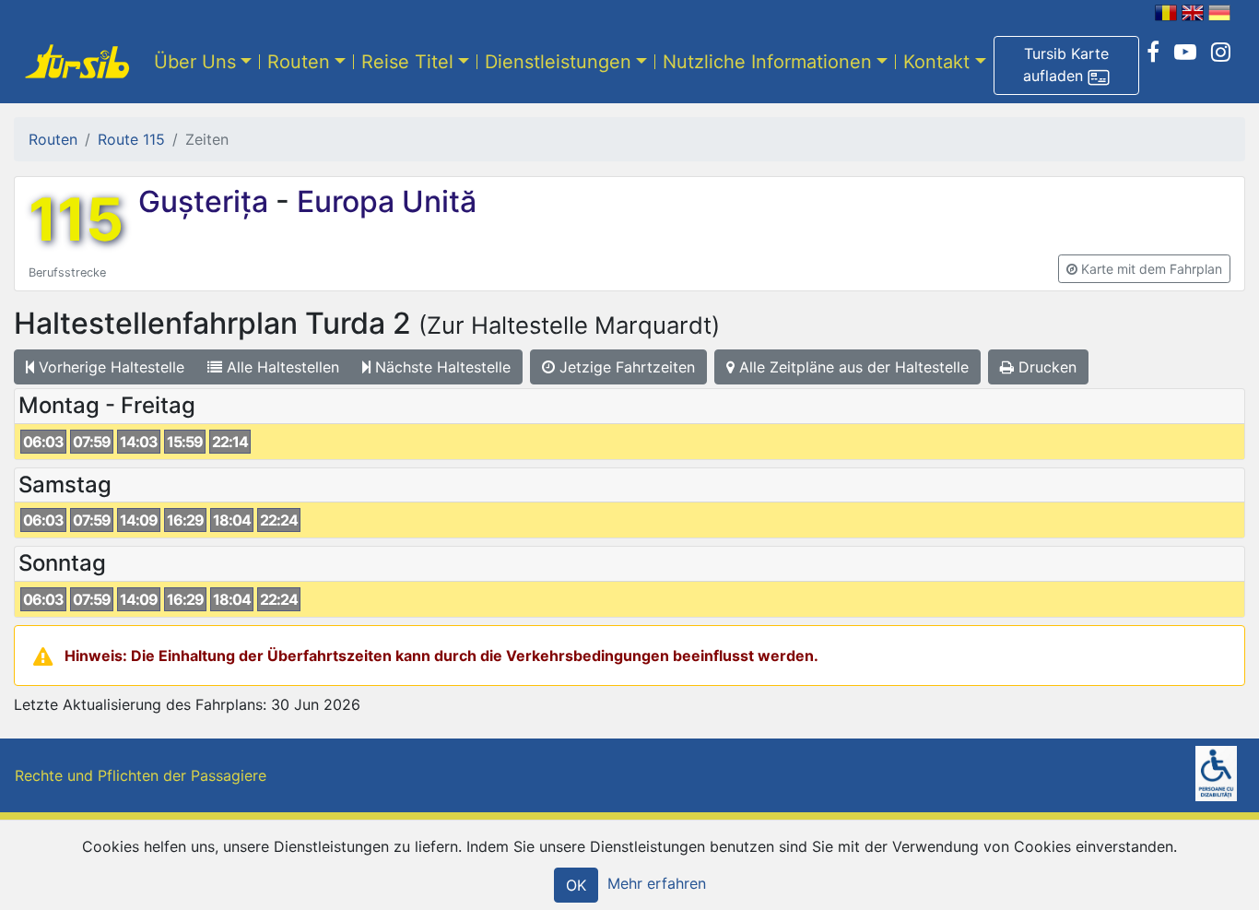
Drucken (1045, 367)
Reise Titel (407, 61)
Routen (298, 61)
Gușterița (207, 201)
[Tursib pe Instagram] (1221, 53)
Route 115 (131, 139)
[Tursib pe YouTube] (1185, 53)
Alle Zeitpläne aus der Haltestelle (852, 367)
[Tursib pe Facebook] (1153, 53)
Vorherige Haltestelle (109, 367)
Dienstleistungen (558, 61)
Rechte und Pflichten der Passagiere (140, 775)
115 (76, 219)
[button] (1066, 65)
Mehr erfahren (656, 883)
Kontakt (936, 61)
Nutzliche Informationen (767, 61)
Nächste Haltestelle (441, 367)
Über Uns (195, 61)
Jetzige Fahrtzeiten (625, 367)
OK (576, 885)
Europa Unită (383, 201)
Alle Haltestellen (280, 367)
